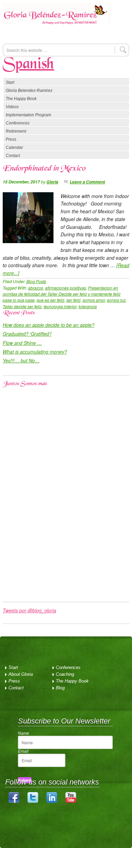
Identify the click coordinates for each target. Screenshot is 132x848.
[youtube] (70, 801)
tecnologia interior (60, 306)
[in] (51, 801)
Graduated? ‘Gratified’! (27, 333)
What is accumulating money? (35, 351)
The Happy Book (21, 98)
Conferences (17, 123)
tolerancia (88, 306)
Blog (60, 687)
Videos (12, 106)
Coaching (65, 674)
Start (10, 82)
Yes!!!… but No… (21, 360)
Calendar (14, 147)
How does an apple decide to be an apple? (48, 324)
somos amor (94, 300)
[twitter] (32, 801)
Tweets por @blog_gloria (29, 610)
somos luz (116, 300)
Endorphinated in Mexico (44, 169)
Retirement (16, 131)
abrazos (35, 288)
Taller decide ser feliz (22, 306)
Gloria (52, 182)
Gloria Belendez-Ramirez (57, 18)
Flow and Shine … (22, 342)
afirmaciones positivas (65, 288)
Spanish (28, 65)
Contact (13, 155)
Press (11, 139)
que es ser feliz (50, 300)
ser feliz (73, 300)
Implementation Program (28, 115)
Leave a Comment (87, 182)
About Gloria (20, 674)
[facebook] (13, 801)
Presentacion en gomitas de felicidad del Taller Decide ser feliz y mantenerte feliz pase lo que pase (61, 294)
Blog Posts (36, 281)
